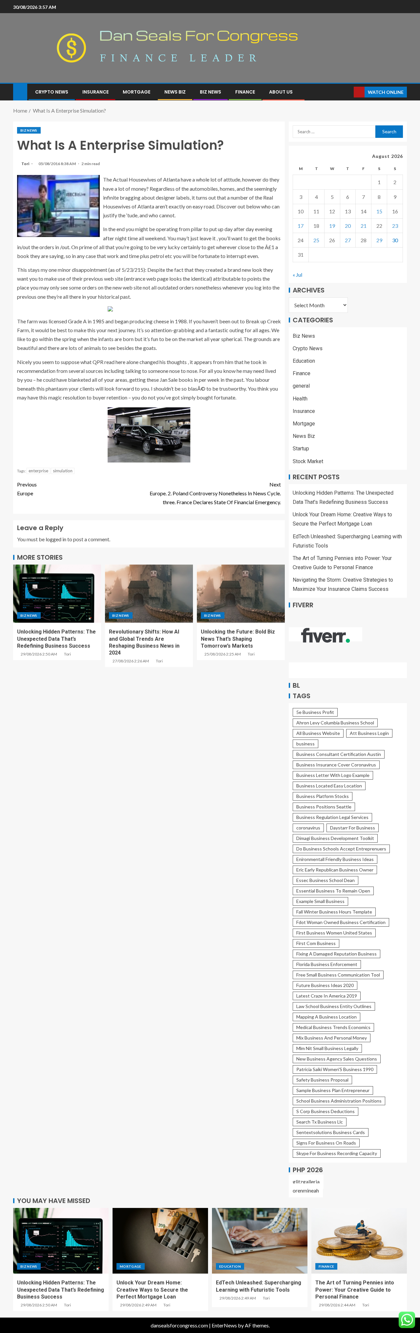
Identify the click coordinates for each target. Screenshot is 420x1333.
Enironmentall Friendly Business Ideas (335, 859)
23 (395, 226)
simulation (63, 470)
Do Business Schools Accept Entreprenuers (341, 848)
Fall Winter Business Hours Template (334, 911)
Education (304, 361)
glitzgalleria (306, 1181)
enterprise (38, 470)
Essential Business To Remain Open (333, 890)
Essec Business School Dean (325, 880)
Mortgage (136, 92)
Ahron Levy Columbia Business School (335, 722)
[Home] (20, 91)
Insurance (95, 92)
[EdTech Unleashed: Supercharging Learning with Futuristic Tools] (259, 1241)
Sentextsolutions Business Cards (330, 1132)
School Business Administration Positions (339, 1101)
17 (301, 226)
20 (348, 226)
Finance (245, 92)
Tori (25, 163)
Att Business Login (369, 733)
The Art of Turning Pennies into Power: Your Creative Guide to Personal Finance (354, 1289)
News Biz (175, 92)
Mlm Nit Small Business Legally (327, 1048)
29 (379, 240)
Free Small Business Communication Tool (338, 975)
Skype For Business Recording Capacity (336, 1153)
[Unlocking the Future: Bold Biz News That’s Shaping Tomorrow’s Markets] (241, 594)
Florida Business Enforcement (326, 964)
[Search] (348, 92)
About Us (281, 92)
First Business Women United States (334, 932)
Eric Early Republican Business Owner (334, 869)
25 (316, 240)
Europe (27, 488)
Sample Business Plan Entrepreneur (332, 1090)
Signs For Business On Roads (326, 1143)
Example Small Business (320, 901)
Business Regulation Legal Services (332, 817)
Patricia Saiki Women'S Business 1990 (334, 1069)
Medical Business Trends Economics (333, 1027)
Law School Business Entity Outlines (333, 1006)
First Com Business (316, 943)
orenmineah (306, 1190)
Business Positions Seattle (323, 806)
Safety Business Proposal (322, 1080)
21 (364, 226)
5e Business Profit (315, 712)
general (301, 386)
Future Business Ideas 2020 (325, 985)
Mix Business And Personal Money (331, 1038)
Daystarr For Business (352, 827)
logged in (56, 539)
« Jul (297, 274)
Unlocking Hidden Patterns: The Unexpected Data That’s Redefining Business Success (56, 639)
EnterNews (224, 1325)
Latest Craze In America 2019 (326, 996)
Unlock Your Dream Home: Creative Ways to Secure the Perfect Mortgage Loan (152, 1289)
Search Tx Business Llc (319, 1122)
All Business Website (318, 733)
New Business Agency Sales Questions (336, 1059)
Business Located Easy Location (329, 785)
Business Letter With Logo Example (332, 775)
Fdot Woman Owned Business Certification (341, 922)
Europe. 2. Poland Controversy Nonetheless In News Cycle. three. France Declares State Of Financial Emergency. (215, 493)
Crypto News (51, 92)
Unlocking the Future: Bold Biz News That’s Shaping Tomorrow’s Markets (238, 639)
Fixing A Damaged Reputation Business (336, 954)
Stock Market (308, 461)
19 (332, 226)
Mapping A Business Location (326, 1017)
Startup (301, 448)
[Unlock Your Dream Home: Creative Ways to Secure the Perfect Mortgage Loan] (160, 1241)
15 (379, 211)
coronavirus (308, 827)
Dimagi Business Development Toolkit (335, 838)
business (305, 743)
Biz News (210, 92)
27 (348, 240)
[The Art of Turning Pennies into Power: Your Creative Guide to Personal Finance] (359, 1241)
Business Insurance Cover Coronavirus (336, 764)
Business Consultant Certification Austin (338, 754)
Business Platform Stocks (322, 796)
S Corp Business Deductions (325, 1111)
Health (300, 399)
